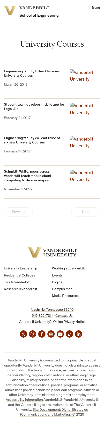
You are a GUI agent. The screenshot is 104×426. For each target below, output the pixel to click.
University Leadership (20, 268)
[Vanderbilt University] (52, 252)
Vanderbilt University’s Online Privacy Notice (52, 322)
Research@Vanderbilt (20, 289)
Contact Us (64, 316)
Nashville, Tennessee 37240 (52, 310)
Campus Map (62, 289)
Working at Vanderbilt (68, 268)
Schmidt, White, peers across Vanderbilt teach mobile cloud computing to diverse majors (27, 176)
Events (57, 275)
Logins (57, 282)
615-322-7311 (42, 316)
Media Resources (65, 296)
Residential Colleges (19, 275)
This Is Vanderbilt (17, 282)
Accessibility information (24, 400)
